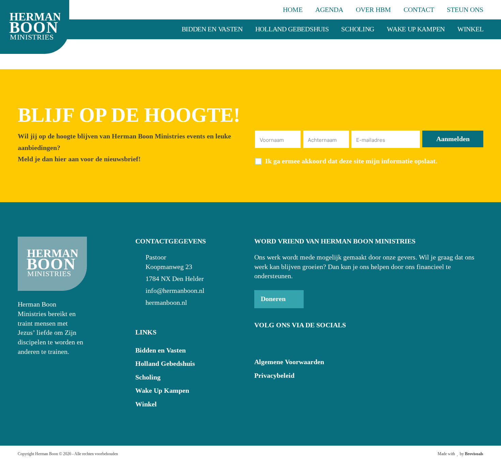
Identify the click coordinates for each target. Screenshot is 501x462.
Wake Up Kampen (416, 29)
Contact (419, 9)
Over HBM (373, 9)
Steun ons (465, 9)
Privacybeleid (274, 375)
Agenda (329, 9)
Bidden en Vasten (212, 29)
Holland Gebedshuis (292, 29)
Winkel (470, 29)
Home (293, 9)
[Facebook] (260, 342)
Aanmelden (453, 139)
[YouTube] (275, 342)
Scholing (357, 29)
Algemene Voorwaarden (289, 362)
